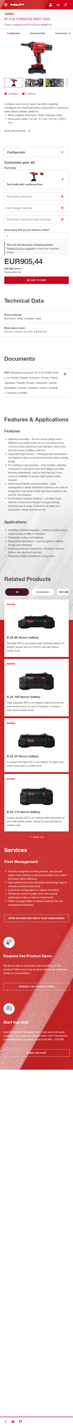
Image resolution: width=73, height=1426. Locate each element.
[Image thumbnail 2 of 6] (34, 82)
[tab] (13, 33)
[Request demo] (13, 1421)
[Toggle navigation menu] (6, 4)
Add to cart (38, 280)
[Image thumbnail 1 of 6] (13, 82)
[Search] (65, 4)
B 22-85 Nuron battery (23, 637)
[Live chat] (20, 1421)
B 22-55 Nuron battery (23, 756)
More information (15, 131)
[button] (36, 179)
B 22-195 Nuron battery (23, 697)
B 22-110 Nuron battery (23, 812)
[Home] (17, 5)
